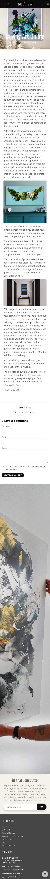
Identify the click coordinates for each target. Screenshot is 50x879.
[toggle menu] (3, 4)
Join (42, 807)
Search (4, 827)
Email (4, 437)
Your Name (6, 426)
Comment (5, 448)
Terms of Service (8, 833)
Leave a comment (13, 475)
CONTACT (6, 830)
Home (14, 42)
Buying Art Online (8, 845)
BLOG (21, 42)
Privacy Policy (7, 839)
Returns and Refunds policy (12, 836)
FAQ (3, 842)
